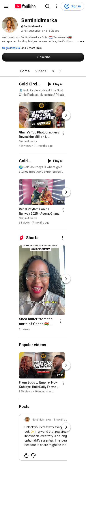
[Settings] (56, 6)
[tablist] (43, 71)
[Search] (47, 6)
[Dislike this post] (33, 455)
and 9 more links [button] (31, 48)
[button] (60, 71)
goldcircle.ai (13, 48)
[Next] (66, 115)
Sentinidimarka (28, 141)
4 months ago (61, 419)
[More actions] (63, 133)
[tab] (24, 71)
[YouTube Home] (25, 6)
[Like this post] (26, 455)
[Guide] (6, 6)
